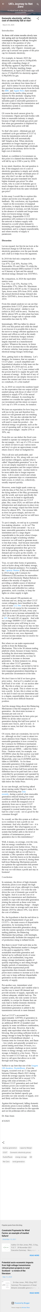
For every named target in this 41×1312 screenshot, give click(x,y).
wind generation (19, 1162)
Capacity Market (12, 570)
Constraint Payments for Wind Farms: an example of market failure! (15, 1233)
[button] (37, 19)
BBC (7, 90)
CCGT (5, 1152)
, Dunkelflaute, (19, 1068)
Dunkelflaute (7, 1157)
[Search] (37, 4)
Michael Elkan (26, 1307)
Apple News (19, 90)
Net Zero (6, 1162)
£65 (6, 618)
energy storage (21, 1157)
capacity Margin (26, 1148)
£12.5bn (17, 605)
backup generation (10, 1148)
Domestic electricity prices (20, 1152)
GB (31, 1157)
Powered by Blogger (22, 1303)
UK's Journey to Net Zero (21, 5)
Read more (34, 1255)
